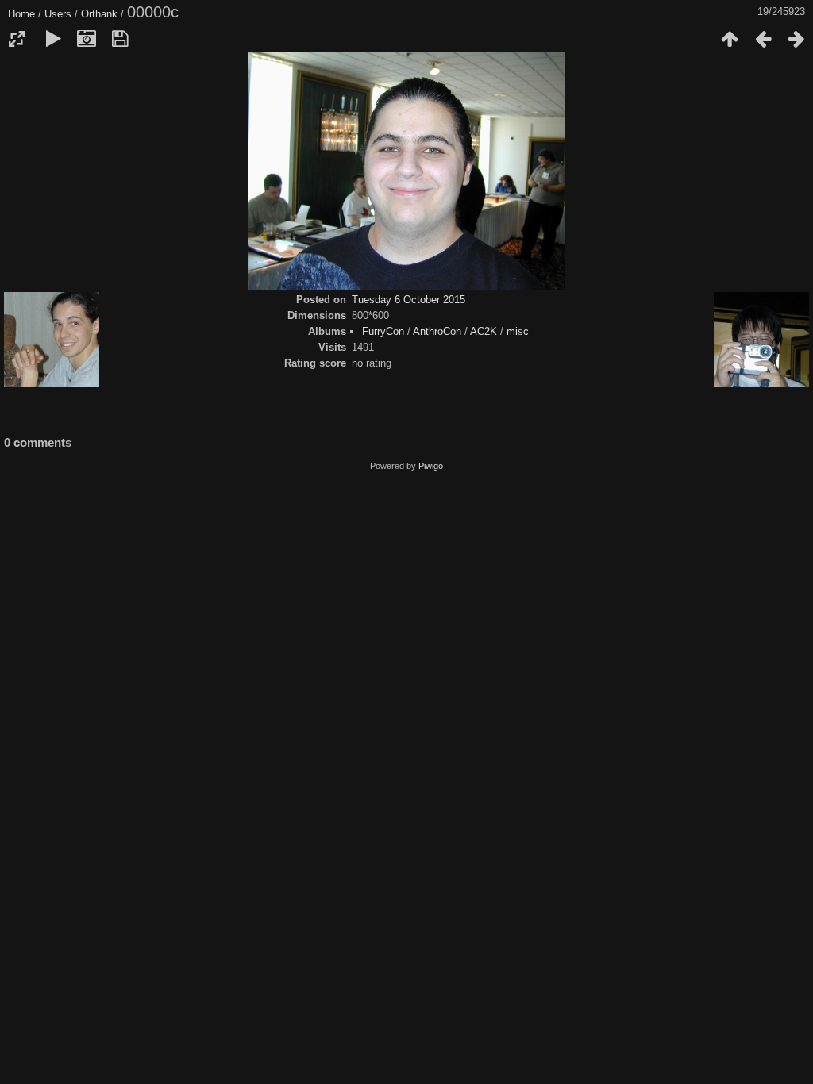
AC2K (483, 331)
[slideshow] (53, 39)
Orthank (99, 14)
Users (57, 14)
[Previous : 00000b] (763, 39)
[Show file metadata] (86, 39)
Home (21, 14)
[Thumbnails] (729, 39)
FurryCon (383, 331)
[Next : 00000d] (796, 39)
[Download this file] (120, 39)
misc (518, 331)
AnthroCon (437, 331)
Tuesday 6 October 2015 (408, 300)
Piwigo (430, 466)
